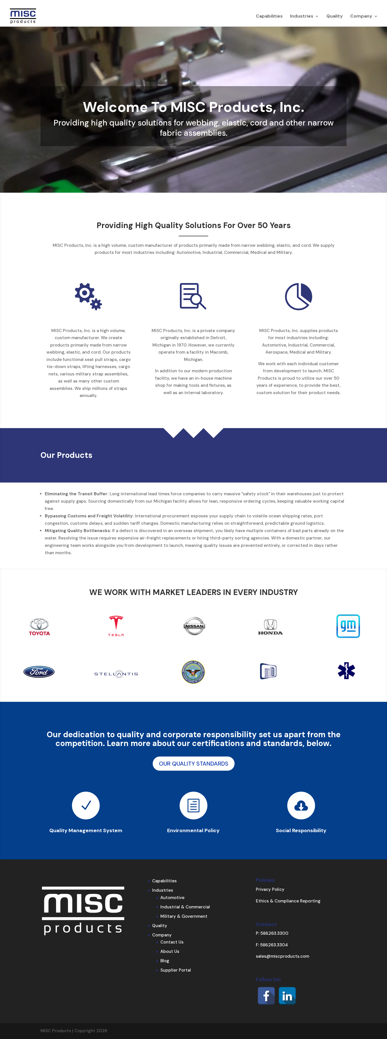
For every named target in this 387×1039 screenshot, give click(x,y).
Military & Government (183, 916)
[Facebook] (266, 996)
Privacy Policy (270, 889)
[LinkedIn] (287, 996)
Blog (164, 961)
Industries (301, 16)
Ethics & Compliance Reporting (288, 901)
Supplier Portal (175, 970)
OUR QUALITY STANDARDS (193, 763)
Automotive (172, 897)
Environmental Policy (193, 830)
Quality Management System (85, 830)
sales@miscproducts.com (282, 956)
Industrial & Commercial (185, 907)
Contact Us (172, 942)
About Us (169, 951)
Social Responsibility (301, 830)
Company (361, 16)
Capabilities (269, 16)
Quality (334, 16)
